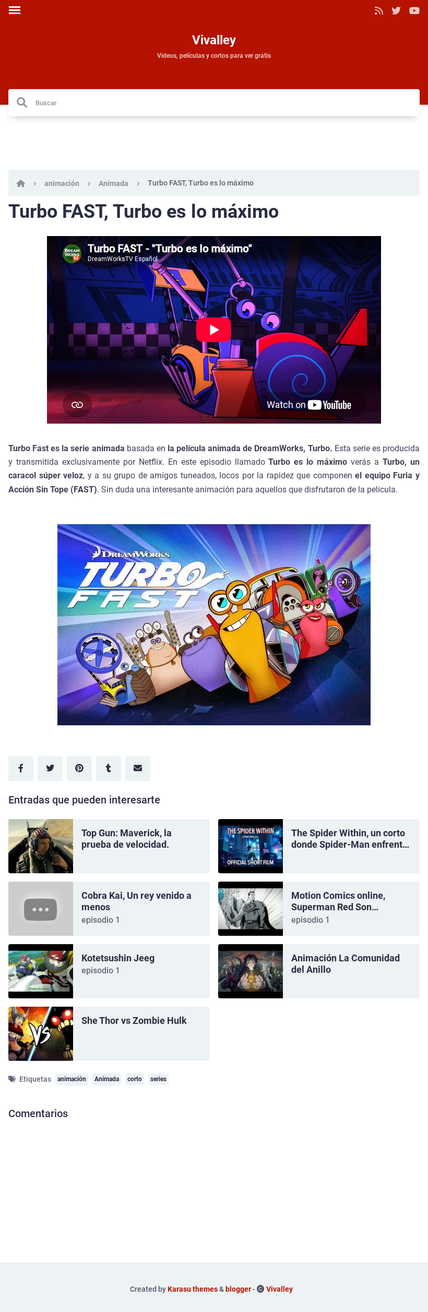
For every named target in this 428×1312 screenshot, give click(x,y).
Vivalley (214, 40)
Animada (113, 183)
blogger (238, 1289)
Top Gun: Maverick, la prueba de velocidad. (126, 838)
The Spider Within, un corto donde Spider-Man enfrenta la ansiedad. (349, 839)
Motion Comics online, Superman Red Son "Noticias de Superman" (340, 901)
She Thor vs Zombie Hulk (134, 1020)
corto (134, 1079)
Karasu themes (193, 1289)
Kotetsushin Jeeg (117, 957)
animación (61, 183)
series (158, 1079)
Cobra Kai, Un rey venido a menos (136, 901)
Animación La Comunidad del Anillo (345, 963)
